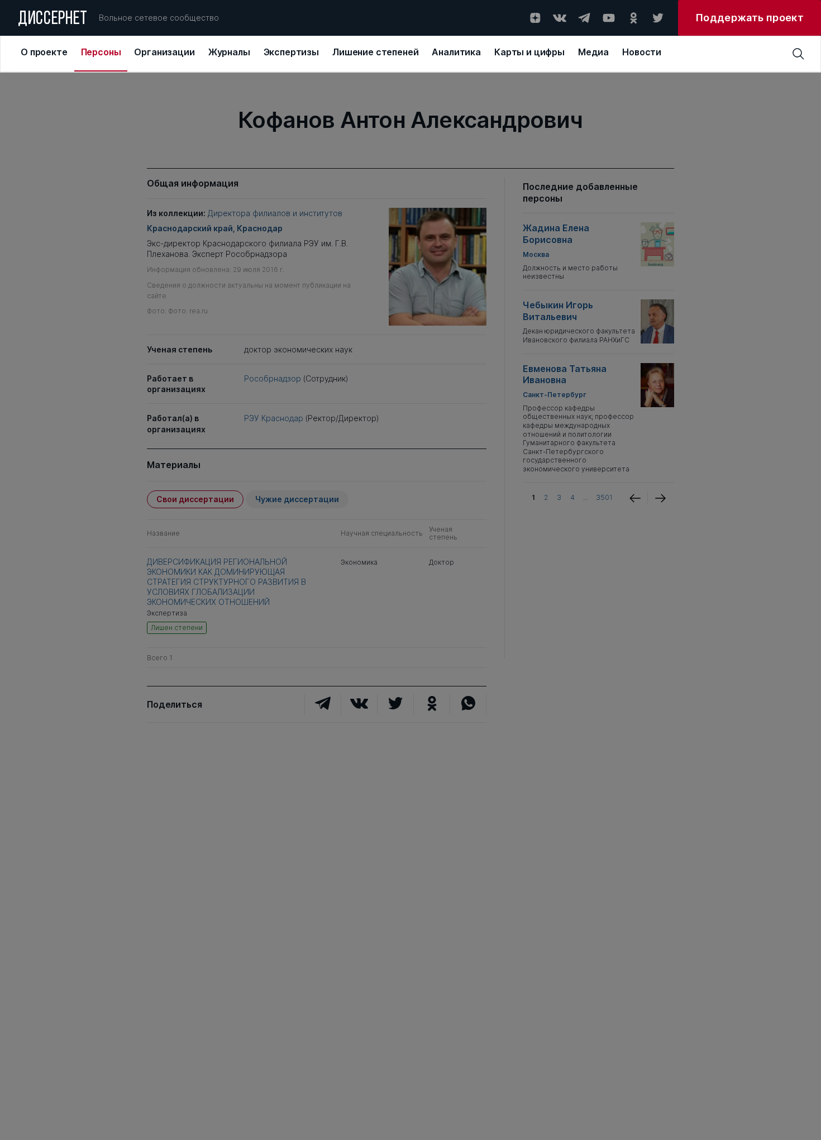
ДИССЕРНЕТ (53, 19)
